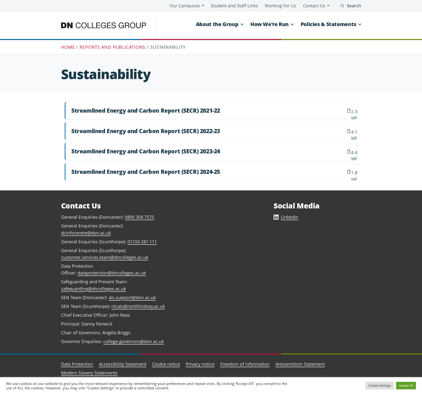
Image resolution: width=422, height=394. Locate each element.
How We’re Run (269, 24)
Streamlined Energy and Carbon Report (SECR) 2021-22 (145, 110)
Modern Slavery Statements (89, 373)
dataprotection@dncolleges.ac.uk (111, 273)
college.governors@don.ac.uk (133, 341)
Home (68, 47)
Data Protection (77, 364)
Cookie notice (166, 364)
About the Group (217, 24)
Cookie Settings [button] (379, 385)
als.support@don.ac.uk (132, 297)
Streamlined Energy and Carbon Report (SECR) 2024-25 (145, 172)
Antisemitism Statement (300, 364)
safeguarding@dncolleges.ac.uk (93, 289)
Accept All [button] (406, 385)
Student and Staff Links (234, 6)
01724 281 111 (142, 242)
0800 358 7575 (139, 217)
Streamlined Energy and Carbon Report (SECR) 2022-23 (145, 131)
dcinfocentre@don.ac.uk (86, 233)
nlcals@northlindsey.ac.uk (138, 306)
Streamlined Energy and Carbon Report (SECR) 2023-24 (145, 151)
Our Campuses (184, 6)
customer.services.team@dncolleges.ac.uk (104, 257)
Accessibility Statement (122, 364)
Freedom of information (245, 364)
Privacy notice (200, 364)
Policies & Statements (328, 24)
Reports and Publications (112, 47)
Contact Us (314, 6)
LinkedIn (289, 217)
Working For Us (280, 6)
